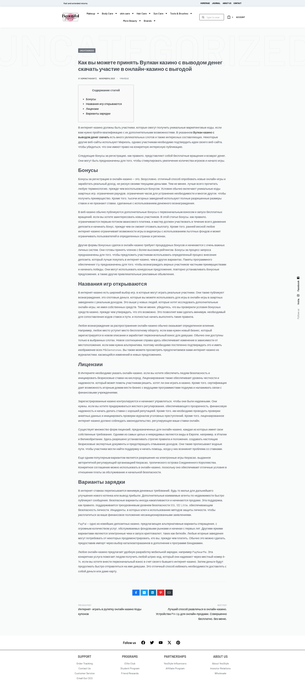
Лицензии (92, 108)
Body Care (107, 13)
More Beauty (130, 20)
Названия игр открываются (104, 104)
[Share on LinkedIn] (152, 593)
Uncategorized (87, 50)
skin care (125, 13)
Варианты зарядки (98, 113)
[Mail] (169, 593)
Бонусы (91, 99)
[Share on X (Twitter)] (144, 593)
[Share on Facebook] (136, 593)
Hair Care (142, 13)
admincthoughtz (89, 78)
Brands (148, 20)
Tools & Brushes (179, 13)
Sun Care (158, 13)
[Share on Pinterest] (160, 593)
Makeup (91, 13)
